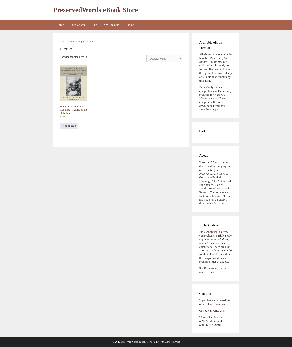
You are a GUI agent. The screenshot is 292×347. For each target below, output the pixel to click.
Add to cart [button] (69, 125)
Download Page (208, 109)
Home (60, 24)
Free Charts (78, 24)
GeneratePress (172, 341)
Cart (94, 24)
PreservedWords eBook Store (95, 10)
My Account (111, 24)
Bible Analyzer (208, 87)
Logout (130, 24)
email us (220, 304)
